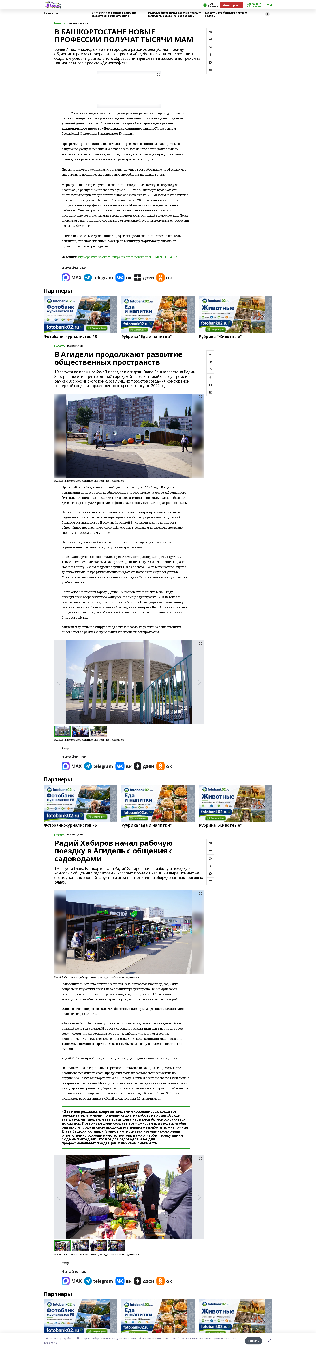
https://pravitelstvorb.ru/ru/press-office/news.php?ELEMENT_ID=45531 (128, 257)
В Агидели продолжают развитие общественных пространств (113, 14)
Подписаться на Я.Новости (253, 5)
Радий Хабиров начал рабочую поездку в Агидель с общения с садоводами (174, 14)
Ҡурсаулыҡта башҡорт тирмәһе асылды (226, 14)
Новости (51, 13)
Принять (253, 1340)
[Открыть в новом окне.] (72, 277)
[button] (199, 682)
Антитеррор (231, 5)
